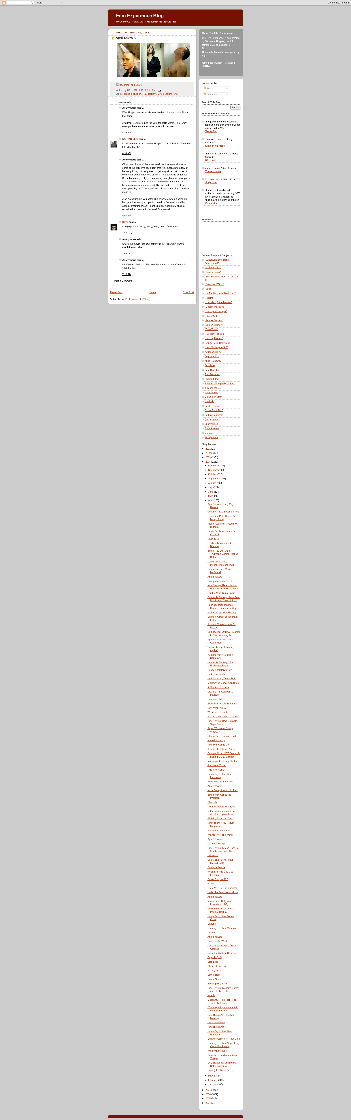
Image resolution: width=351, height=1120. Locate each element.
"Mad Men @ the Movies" (218, 302)
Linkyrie (211, 924)
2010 (208, 453)
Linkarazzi (212, 855)
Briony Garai (214, 979)
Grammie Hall (214, 699)
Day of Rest (213, 975)
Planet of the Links (217, 966)
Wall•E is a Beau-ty (217, 712)
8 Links (211, 883)
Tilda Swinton (212, 428)
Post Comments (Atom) (137, 299)
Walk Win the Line (217, 1051)
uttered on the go (216, 740)
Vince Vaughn (165, 94)
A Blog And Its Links (218, 687)
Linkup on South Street (219, 581)
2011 (208, 449)
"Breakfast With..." (214, 284)
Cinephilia (211, 203)
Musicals (209, 401)
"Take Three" (211, 329)
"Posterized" (211, 316)
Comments (212, 94)
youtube (229, 63)
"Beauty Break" (213, 272)
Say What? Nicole (217, 708)
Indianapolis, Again (217, 983)
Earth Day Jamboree (218, 674)
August (212, 483)
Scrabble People (216, 867)
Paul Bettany (149, 94)
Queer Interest (212, 419)
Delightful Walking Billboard (221, 953)
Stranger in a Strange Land (221, 736)
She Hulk (212, 802)
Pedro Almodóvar (214, 415)
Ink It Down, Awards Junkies (222, 790)
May (211, 496)
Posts (209, 88)
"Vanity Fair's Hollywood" (218, 343)
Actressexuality (213, 352)
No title (211, 995)
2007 (208, 1090)
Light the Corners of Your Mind (223, 1039)
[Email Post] (159, 90)
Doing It (211, 932)
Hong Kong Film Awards (220, 781)
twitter (218, 63)
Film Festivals (212, 374)
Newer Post (116, 292)
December (214, 465)
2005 (208, 1098)
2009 (208, 457)
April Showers (126, 37)
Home (153, 292)
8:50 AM (126, 215)
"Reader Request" (214, 320)
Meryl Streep (211, 392)
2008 (208, 462)
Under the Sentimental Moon (222, 892)
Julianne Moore (213, 388)
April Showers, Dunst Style (221, 678)
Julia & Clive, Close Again (221, 749)
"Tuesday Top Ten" (215, 334)
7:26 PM (126, 274)
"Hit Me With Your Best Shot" (220, 293)
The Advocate (213, 171)
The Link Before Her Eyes (221, 806)
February (213, 1080)
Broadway (210, 365)
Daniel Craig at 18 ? (217, 879)
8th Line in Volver (216, 765)
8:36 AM (126, 132)
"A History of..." (213, 267)
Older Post (188, 292)
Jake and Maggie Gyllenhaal (220, 383)
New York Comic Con (218, 744)
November (214, 470)
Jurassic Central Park (218, 830)
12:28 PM (127, 233)
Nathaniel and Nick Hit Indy (221, 612)
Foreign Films (212, 379)
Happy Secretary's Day (219, 670)
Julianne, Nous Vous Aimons (222, 716)
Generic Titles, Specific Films (223, 511)
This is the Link (215, 770)
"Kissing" (209, 298)
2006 (208, 1094)
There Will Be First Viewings (222, 888)
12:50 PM (127, 253)
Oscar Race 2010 (214, 410)
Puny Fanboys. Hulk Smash (222, 703)
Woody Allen (211, 437)
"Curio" (208, 289)
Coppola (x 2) (214, 957)
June (211, 492)
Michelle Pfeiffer (213, 397)
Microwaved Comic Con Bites (223, 683)
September (214, 478)
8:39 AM (126, 153)
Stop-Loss (212, 962)
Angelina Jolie (212, 356)
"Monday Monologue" (216, 311)
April (211, 500)
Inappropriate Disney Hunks (222, 761)
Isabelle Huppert (132, 94)
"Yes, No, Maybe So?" (216, 347)
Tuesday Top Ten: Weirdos (221, 928)
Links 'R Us (213, 539)
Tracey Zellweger (216, 843)
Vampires (209, 433)
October (212, 474)
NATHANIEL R (130, 139)
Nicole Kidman (212, 406)
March (212, 1075)
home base (207, 63)
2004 (208, 1103)
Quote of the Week (217, 941)
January (212, 1084)
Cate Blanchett (212, 370)
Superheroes (211, 424)
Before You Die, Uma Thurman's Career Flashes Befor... (222, 554)
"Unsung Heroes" (214, 338)
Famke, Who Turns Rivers (221, 593)
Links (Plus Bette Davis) (220, 1070)
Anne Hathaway (213, 361)
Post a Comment (123, 281)
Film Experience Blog (140, 15)
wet (176, 94)
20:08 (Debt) (213, 970)
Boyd (125, 222)
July (210, 487)
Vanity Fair (211, 131)
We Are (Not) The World (220, 835)
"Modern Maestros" (215, 307)
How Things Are (215, 1027)
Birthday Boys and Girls (220, 818)
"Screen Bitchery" (214, 325)
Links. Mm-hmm (216, 1022)
